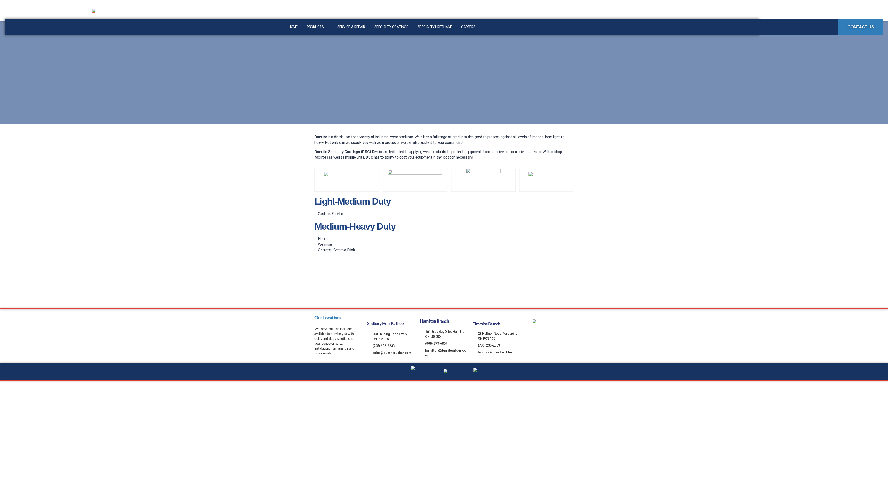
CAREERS (468, 27)
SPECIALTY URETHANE (435, 27)
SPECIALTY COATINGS (391, 27)
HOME (293, 27)
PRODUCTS (315, 27)
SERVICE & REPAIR (351, 27)
